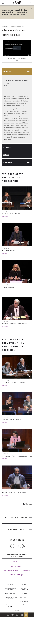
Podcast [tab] (6, 155)
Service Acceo (15, 575)
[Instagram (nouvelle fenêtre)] (19, 546)
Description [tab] (7, 71)
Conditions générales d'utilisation (10, 588)
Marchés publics (24, 597)
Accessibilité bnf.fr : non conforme (10, 598)
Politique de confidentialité (24, 588)
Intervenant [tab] (7, 162)
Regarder (4, 216)
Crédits (24, 605)
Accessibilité (23, 593)
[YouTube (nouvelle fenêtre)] (24, 546)
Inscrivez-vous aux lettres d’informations (17, 555)
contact (16, 562)
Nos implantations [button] (16, 517)
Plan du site (10, 584)
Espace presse (16, 566)
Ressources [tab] (7, 147)
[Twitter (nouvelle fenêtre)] (10, 546)
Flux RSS (24, 584)
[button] (12, 614)
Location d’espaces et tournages (16, 570)
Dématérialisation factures (10, 605)
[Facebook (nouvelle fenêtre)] (15, 546)
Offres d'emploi (24, 601)
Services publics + (10, 593)
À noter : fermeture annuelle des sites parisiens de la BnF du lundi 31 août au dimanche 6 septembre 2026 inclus (14, 12)
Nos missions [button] (16, 529)
